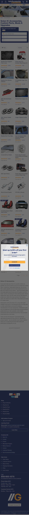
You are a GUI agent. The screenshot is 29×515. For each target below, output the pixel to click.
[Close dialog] (27, 245)
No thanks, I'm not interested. (14, 265)
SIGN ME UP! (14, 262)
